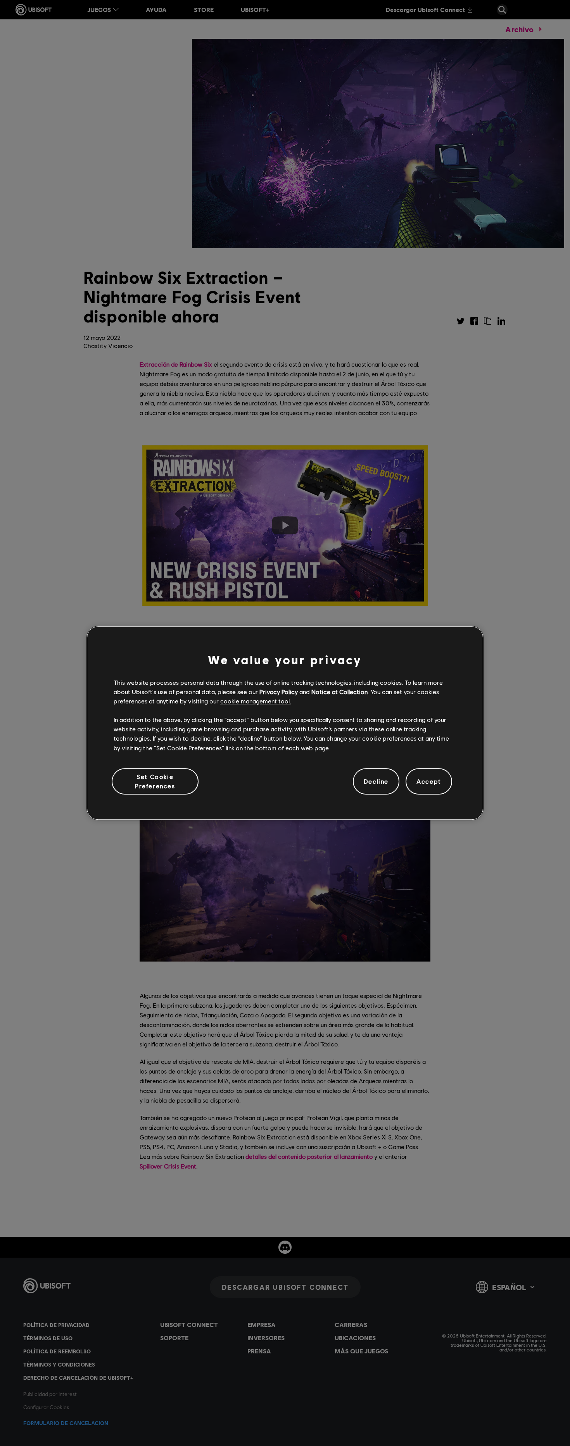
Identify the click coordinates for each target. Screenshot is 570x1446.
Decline (376, 781)
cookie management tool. (255, 701)
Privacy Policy (278, 691)
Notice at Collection (339, 691)
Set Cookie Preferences (155, 781)
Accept (428, 781)
